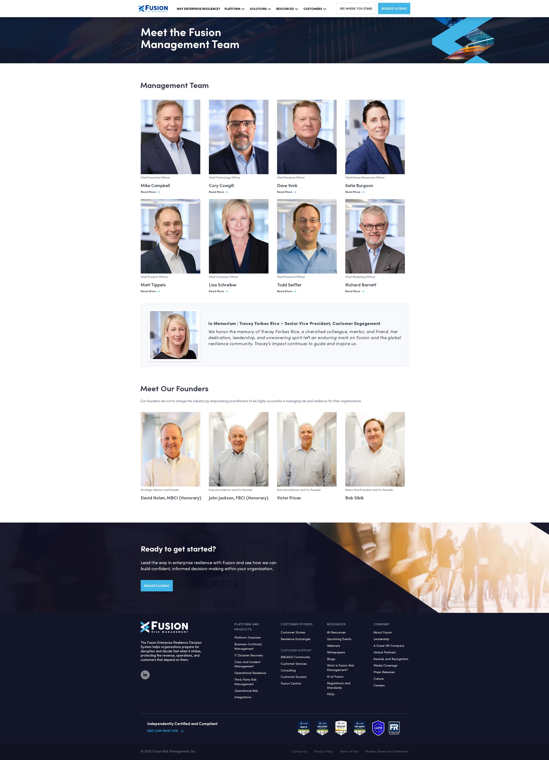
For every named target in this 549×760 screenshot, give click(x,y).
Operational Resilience (250, 673)
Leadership (381, 639)
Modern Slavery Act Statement (386, 751)
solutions (258, 9)
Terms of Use (349, 751)
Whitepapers (336, 652)
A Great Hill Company (389, 646)
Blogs (331, 659)
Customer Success (294, 677)
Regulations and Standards (338, 685)
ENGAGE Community (295, 657)
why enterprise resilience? (198, 9)
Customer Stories (293, 632)
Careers (379, 685)
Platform (232, 9)
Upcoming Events (339, 639)
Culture (379, 679)
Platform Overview (247, 637)
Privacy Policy (323, 751)
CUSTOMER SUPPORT (296, 650)
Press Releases (384, 672)
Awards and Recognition (391, 659)
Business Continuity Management (248, 646)
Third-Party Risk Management (245, 681)
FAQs (331, 694)
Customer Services (294, 664)
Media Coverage (385, 665)
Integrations (243, 697)
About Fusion (383, 632)
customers (312, 9)
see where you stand (356, 8)
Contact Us (299, 751)
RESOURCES (336, 624)
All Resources (336, 632)
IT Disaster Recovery (248, 655)
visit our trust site (162, 731)
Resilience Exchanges (296, 639)
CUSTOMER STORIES (297, 624)
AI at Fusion (335, 676)
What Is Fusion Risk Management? (340, 667)
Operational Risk (246, 691)
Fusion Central (291, 683)
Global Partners (385, 652)
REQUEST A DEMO (156, 586)
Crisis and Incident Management (247, 664)
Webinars (333, 646)
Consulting (288, 670)
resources (285, 9)
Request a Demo (394, 8)
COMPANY (382, 624)
